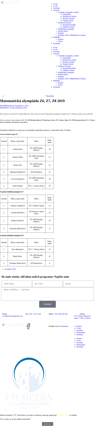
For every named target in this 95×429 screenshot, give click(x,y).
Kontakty (56, 43)
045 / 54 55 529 (35, 314)
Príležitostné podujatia (66, 29)
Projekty (61, 33)
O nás (55, 6)
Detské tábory (63, 31)
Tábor (60, 41)
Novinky (56, 8)
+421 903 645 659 (61, 314)
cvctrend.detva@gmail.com (12, 316)
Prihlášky (56, 37)
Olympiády (67, 14)
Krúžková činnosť (64, 23)
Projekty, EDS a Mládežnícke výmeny (72, 35)
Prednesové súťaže (69, 16)
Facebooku (64, 326)
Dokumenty (80, 332)
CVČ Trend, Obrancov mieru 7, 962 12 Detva (82, 317)
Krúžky (60, 39)
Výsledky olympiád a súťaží (68, 12)
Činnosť (56, 10)
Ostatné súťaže (68, 21)
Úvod (55, 4)
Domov (79, 326)
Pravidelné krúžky (69, 25)
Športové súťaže (68, 19)
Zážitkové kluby (68, 27)
